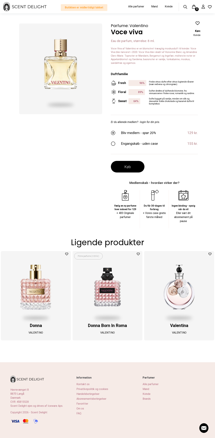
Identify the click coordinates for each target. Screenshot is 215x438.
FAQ (78, 413)
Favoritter (82, 403)
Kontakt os (83, 384)
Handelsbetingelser (87, 394)
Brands (147, 398)
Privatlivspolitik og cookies (92, 389)
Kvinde (169, 6)
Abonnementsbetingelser (91, 398)
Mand (154, 6)
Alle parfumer (136, 6)
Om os (80, 408)
